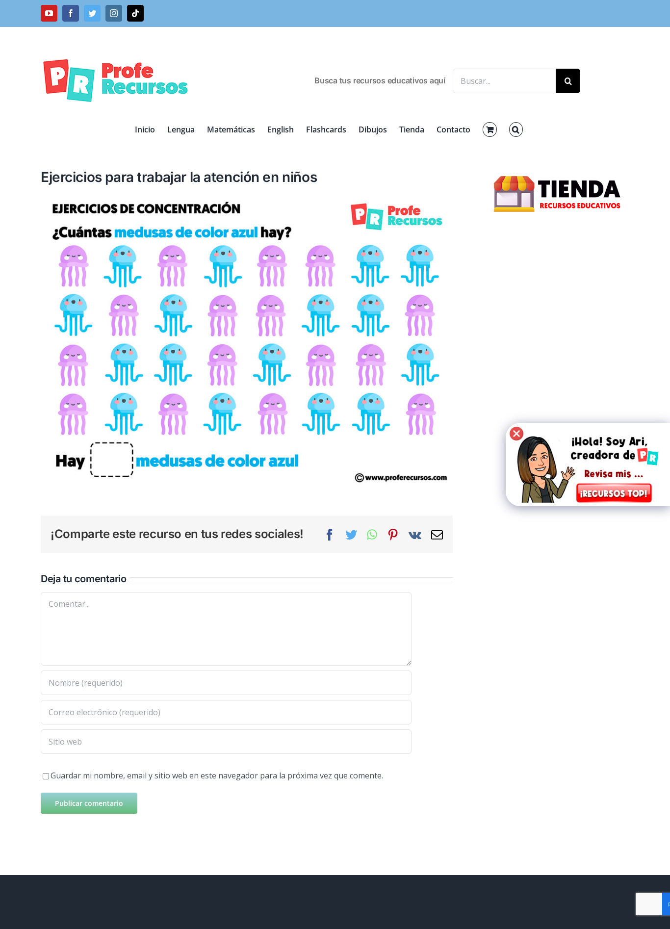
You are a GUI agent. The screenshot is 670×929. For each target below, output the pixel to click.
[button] (516, 129)
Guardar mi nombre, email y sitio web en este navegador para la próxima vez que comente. (217, 775)
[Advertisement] (558, 387)
